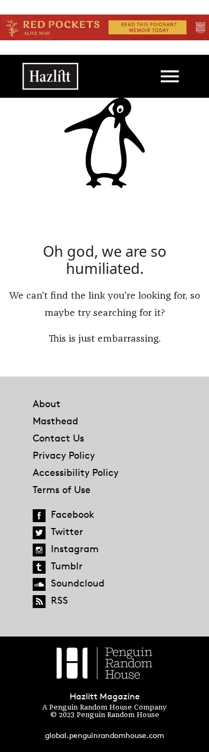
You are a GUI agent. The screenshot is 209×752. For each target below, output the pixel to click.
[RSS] (39, 601)
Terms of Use (62, 489)
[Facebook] (39, 515)
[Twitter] (39, 532)
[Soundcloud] (39, 584)
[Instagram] (39, 550)
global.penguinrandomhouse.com (104, 735)
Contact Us (58, 438)
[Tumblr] (39, 567)
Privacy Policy (64, 455)
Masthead (55, 420)
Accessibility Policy (75, 472)
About (47, 403)
